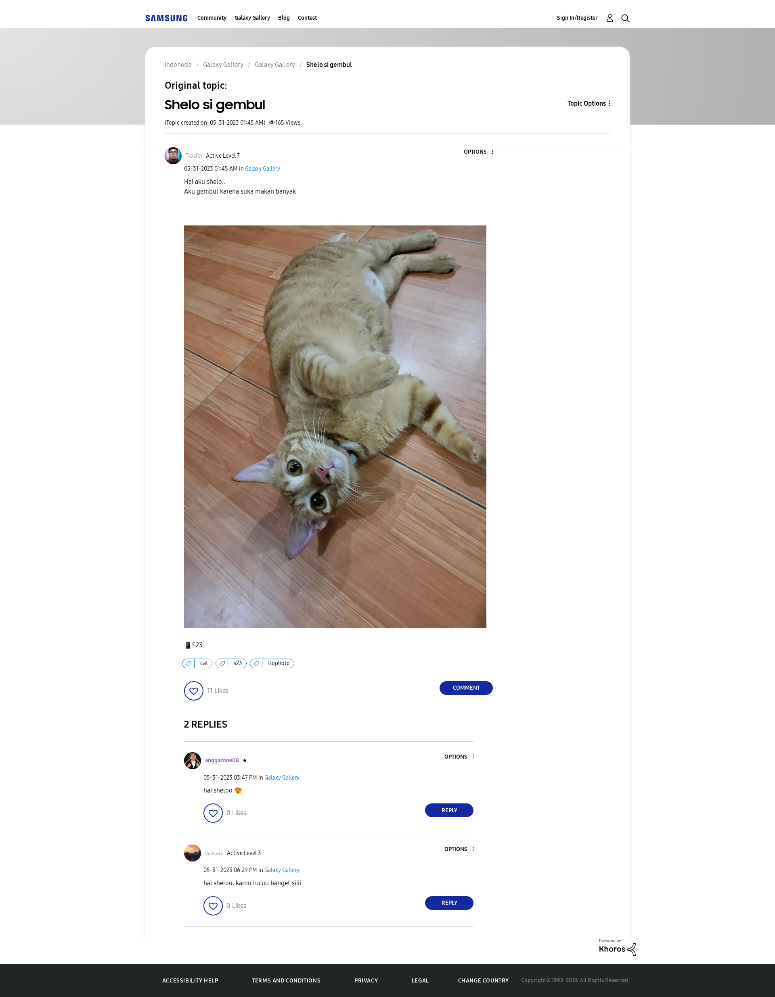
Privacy (366, 980)
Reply (449, 810)
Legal (420, 980)
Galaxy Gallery (252, 18)
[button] (479, 152)
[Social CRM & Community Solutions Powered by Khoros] (617, 947)
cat (204, 663)
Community (211, 18)
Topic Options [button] (587, 103)
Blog (284, 18)
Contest (307, 18)
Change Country (483, 980)
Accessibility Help (190, 980)
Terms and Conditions (286, 980)
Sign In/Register (577, 18)
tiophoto (279, 663)
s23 (238, 663)
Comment (466, 687)
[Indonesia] (166, 18)
